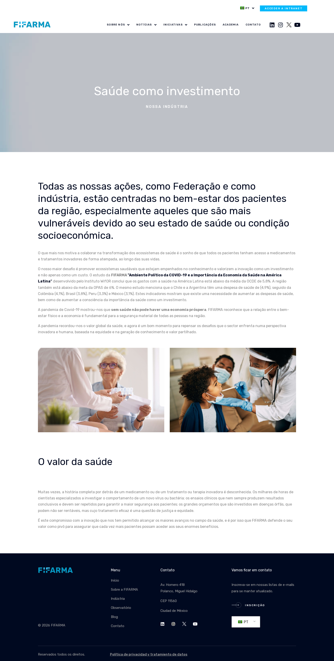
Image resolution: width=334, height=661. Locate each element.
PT (245, 622)
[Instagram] (280, 25)
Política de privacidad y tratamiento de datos (148, 654)
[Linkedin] (272, 25)
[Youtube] (297, 25)
